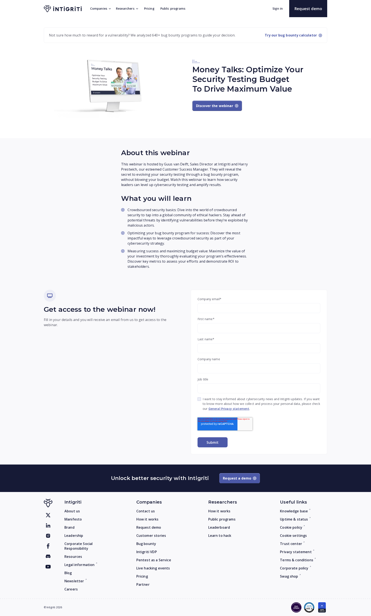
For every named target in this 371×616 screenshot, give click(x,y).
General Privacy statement (228, 409)
